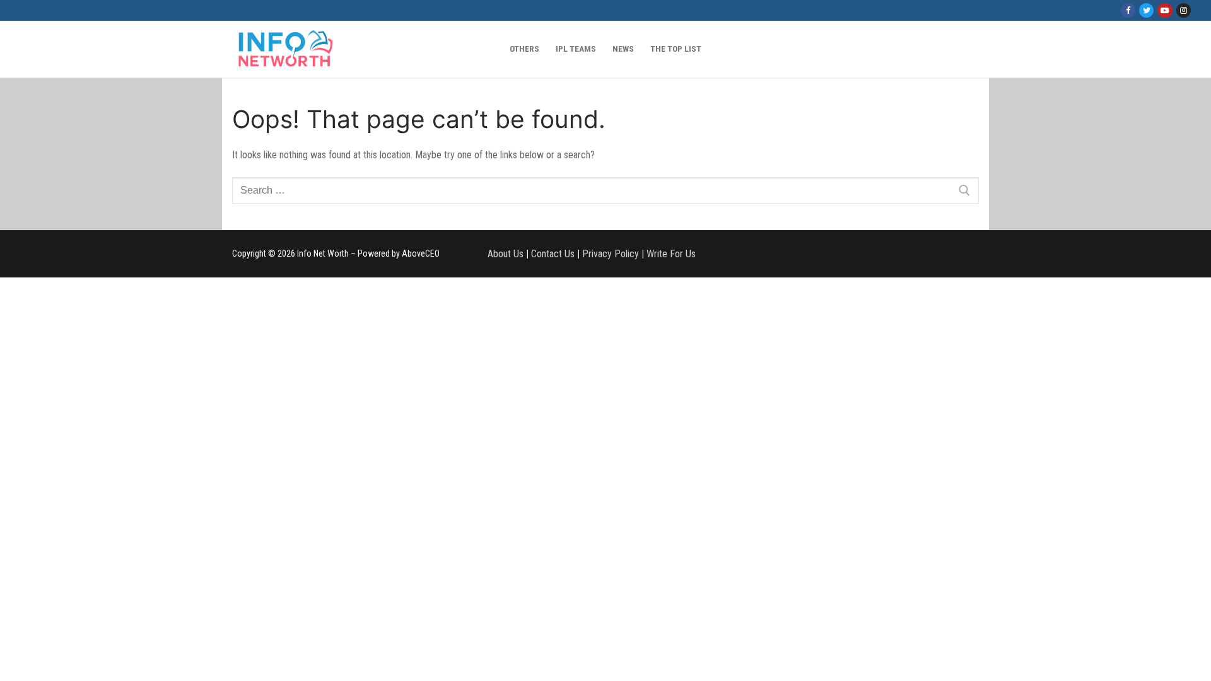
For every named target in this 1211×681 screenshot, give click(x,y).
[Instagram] (1183, 10)
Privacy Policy (610, 254)
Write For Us (671, 254)
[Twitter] (1146, 10)
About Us (506, 254)
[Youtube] (1164, 10)
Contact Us (553, 254)
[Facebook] (1128, 10)
